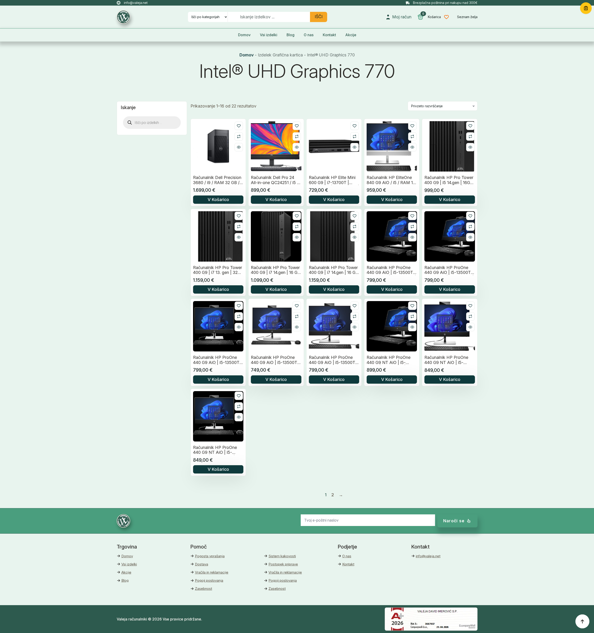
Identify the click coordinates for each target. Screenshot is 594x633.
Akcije (350, 35)
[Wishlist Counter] (450, 17)
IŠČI (319, 16)
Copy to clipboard (586, 8)
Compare (239, 136)
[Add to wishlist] (239, 126)
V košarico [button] (218, 199)
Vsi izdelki (268, 35)
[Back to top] (582, 621)
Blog (290, 35)
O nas (308, 35)
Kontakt (329, 35)
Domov (244, 35)
